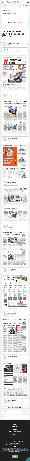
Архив (3, 5)
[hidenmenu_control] (28, 2)
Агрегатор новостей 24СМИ (15, 407)
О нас (15, 424)
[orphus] (15, 456)
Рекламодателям (15, 432)
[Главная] (13, 2)
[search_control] (2, 2)
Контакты (15, 427)
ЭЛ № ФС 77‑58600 (23, 448)
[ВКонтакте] (23, 5)
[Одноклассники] (25, 5)
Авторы (15, 429)
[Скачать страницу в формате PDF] (15, 74)
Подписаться (15, 434)
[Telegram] (27, 5)
